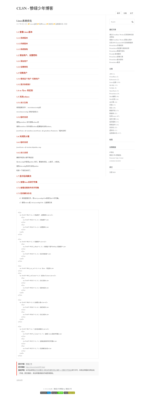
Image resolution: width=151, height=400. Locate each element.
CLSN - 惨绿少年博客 (34, 8)
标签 (111, 139)
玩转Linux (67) (114, 116)
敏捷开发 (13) (114, 110)
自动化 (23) (113, 127)
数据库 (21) (113, 113)
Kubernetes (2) (114, 79)
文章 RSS (112, 172)
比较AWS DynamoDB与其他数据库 (121, 43)
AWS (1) (112, 74)
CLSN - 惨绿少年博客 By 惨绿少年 (60, 389)
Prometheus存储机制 (116, 45)
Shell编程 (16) (114, 96)
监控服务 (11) (114, 122)
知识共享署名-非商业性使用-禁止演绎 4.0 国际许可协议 (52, 370)
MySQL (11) (113, 85)
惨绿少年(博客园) (115, 155)
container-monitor (115, 161)
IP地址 (111, 152)
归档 (125, 13)
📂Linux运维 (32, 24)
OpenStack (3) (114, 91)
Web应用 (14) (113, 99)
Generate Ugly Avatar (116, 158)
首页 (118, 13)
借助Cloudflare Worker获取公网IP (120, 40)
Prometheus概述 (114, 62)
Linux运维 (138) (114, 82)
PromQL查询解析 (115, 54)
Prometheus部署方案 (116, 57)
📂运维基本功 (58, 24)
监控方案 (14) (114, 119)
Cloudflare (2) (113, 77)
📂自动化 (49, 24)
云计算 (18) (113, 102)
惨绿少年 (29, 364)
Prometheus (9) (114, 94)
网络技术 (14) (114, 125)
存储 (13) (112, 105)
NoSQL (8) (112, 88)
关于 (131, 13)
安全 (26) (112, 108)
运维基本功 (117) (115, 133)
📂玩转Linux (41, 24)
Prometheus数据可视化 (117, 51)
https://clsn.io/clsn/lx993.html (35, 367)
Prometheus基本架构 (116, 59)
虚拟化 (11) (113, 130)
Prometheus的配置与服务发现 (119, 48)
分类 (111, 69)
